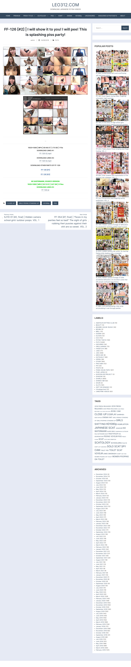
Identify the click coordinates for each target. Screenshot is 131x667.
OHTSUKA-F (100, 357)
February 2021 (101, 573)
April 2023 (99, 517)
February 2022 (101, 547)
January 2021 (100, 575)
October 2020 (101, 581)
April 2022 (99, 543)
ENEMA (69, 16)
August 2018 (100, 637)
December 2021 (101, 551)
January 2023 (100, 523)
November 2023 (101, 502)
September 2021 (101, 558)
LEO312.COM (65, 4)
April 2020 (99, 594)
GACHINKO (99, 344)
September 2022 (101, 532)
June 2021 (99, 564)
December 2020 (101, 577)
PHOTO (98, 368)
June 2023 (99, 513)
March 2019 (100, 622)
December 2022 (101, 526)
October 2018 (100, 633)
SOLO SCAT (114, 446)
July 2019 (99, 613)
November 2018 (101, 631)
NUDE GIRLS (111, 431)
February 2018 (101, 650)
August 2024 (100, 483)
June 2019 (99, 616)
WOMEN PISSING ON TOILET (103, 456)
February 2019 (101, 624)
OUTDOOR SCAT (102, 434)
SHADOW (99, 376)
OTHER (98, 361)
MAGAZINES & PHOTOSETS (107, 16)
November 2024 (101, 476)
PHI (97, 366)
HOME (8, 16)
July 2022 (99, 536)
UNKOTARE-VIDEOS (102, 391)
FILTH (57, 40)
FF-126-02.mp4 (45, 153)
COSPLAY (111, 414)
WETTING (123, 453)
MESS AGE (99, 355)
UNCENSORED (90, 16)
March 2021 (100, 571)
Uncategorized (101, 389)
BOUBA (98, 329)
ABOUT (122, 16)
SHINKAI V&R (100, 381)
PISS (52, 16)
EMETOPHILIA (98, 417)
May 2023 (99, 515)
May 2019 (99, 618)
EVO (97, 338)
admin (33, 40)
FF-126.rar (45, 190)
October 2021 (100, 556)
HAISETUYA (100, 348)
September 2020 (101, 583)
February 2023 (101, 521)
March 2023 (100, 519)
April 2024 (99, 491)
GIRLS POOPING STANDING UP (106, 420)
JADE (98, 351)
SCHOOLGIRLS (117, 443)
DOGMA (98, 333)
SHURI (98, 383)
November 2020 (101, 579)
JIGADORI (119, 428)
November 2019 (101, 605)
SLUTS (98, 385)
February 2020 (101, 598)
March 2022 (100, 545)
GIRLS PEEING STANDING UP (29, 203)
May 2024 (99, 489)
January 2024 (100, 498)
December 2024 (101, 474)
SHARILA (99, 378)
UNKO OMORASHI (109, 454)
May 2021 (99, 566)
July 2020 (99, 588)
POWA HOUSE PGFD (103, 370)
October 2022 (101, 530)
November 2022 (101, 528)
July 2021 (99, 562)
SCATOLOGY (42, 16)
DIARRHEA (120, 414)
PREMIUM (16, 16)
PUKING (96, 439)
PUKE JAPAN (100, 372)
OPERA (98, 359)
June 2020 (99, 590)
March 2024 (100, 493)
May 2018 (99, 643)
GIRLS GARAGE (101, 346)
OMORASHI (119, 431)
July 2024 (99, 485)
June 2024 (99, 487)
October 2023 (101, 504)
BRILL (98, 331)
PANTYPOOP (113, 434)
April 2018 (99, 646)
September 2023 (101, 506)
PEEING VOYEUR (111, 436)
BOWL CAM (115, 411)
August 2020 (100, 586)
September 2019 (101, 609)
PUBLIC (124, 436)
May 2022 (99, 541)
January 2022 (100, 549)
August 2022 (100, 534)
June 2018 (99, 641)
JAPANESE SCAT (105, 427)
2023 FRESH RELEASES (105, 411)
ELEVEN (99, 336)
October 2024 (101, 478)
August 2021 (100, 560)
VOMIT (60, 16)
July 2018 (99, 639)
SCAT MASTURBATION (110, 439)
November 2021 (101, 553)
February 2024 (101, 496)
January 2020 (100, 601)
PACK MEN (99, 363)
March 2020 (100, 596)
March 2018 (100, 648)
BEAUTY (99, 325)
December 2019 (101, 603)
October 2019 (100, 607)
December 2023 (101, 500)
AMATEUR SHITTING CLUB (105, 323)
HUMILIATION (122, 424)
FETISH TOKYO (101, 340)
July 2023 (99, 511)
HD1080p (78, 16)
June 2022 (99, 538)
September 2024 (101, 481)
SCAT (101, 439)
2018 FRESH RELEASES (103, 406)
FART (110, 417)
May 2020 (99, 592)
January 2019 (100, 626)
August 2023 (100, 508)
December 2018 (101, 628)
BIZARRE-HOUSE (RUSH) (104, 327)
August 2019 (100, 611)
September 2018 (101, 635)
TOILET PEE (105, 450)
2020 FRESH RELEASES (110, 409)
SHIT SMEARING (102, 447)
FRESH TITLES (28, 16)
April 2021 (99, 568)
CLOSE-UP (11, 203)
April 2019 (99, 620)
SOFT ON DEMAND (102, 387)
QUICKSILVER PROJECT (104, 374)
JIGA (97, 353)
